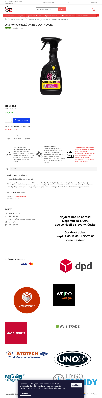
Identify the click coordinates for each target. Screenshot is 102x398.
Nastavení (25, 393)
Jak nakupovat (49, 2)
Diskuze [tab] (13, 169)
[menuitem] (9, 15)
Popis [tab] (7, 169)
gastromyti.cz (12, 222)
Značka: (18, 28)
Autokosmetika (21, 196)
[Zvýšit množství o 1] (12, 119)
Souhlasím (76, 385)
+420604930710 (13, 216)
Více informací (59, 388)
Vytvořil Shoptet (92, 394)
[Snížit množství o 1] (12, 121)
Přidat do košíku (22, 120)
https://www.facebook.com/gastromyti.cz (21, 219)
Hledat (62, 9)
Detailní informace (11, 129)
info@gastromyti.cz (14, 213)
